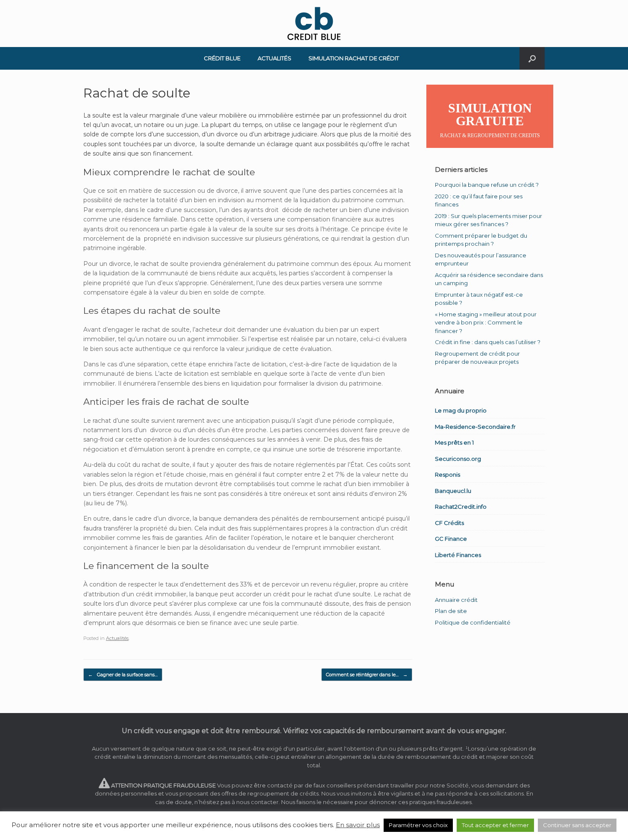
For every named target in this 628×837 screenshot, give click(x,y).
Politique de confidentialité (473, 622)
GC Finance (451, 538)
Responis (447, 474)
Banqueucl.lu (453, 490)
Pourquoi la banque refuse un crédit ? (487, 184)
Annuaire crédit (456, 599)
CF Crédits (449, 522)
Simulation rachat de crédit (353, 58)
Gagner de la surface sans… (123, 675)
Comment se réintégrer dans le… (367, 675)
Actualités (274, 58)
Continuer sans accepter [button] (577, 825)
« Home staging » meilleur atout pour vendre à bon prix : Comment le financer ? (486, 322)
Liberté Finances (458, 554)
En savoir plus (358, 825)
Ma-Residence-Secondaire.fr (475, 426)
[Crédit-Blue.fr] (314, 23)
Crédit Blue (222, 58)
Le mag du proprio (461, 410)
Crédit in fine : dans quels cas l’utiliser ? (487, 342)
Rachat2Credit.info (461, 506)
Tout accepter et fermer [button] (495, 825)
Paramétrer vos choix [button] (418, 825)
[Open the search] (532, 58)
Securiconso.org (458, 458)
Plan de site (451, 610)
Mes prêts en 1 (454, 442)
